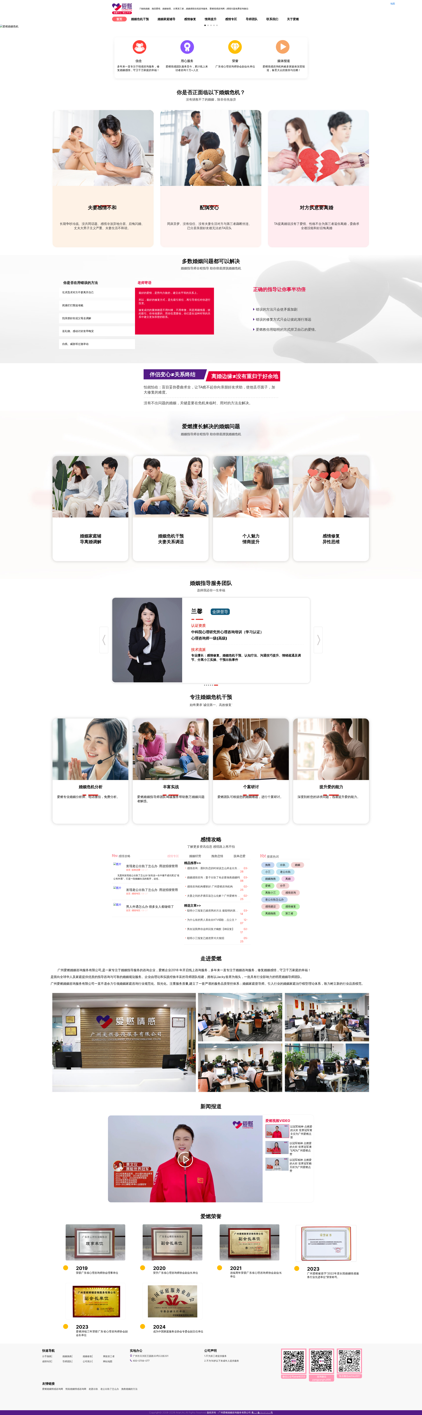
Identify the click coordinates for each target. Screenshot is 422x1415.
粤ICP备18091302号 (262, 1412)
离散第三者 (109, 1356)
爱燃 (268, 885)
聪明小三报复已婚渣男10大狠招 (205, 938)
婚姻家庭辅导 (166, 19)
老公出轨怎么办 (274, 899)
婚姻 (297, 865)
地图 (392, 3)
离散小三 (270, 892)
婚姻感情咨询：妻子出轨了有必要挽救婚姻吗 (213, 877)
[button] (205, 25)
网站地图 (107, 1361)
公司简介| (88, 1361)
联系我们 (272, 19)
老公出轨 (285, 871)
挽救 (268, 865)
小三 (268, 871)
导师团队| (67, 1361)
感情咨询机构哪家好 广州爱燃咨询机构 (210, 886)
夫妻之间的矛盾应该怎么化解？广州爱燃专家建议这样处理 (221, 895)
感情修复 (190, 19)
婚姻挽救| (67, 1356)
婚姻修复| (88, 1356)
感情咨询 (290, 892)
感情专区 (231, 19)
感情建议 (270, 906)
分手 (282, 885)
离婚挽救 (270, 913)
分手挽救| (47, 1356)
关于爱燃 (293, 19)
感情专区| (47, 1361)
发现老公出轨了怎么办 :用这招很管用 (152, 866)
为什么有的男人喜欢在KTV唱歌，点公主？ (212, 919)
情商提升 (211, 19)
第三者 (289, 913)
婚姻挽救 (270, 878)
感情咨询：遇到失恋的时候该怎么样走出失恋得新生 (217, 868)
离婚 (288, 878)
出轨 (282, 865)
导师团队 (252, 19)
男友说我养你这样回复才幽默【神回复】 (211, 929)
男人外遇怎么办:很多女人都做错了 (150, 907)
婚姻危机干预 (140, 19)
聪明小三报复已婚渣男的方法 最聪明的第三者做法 (216, 910)
